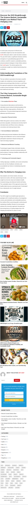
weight (19, 485)
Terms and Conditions (9, 496)
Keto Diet (2, 24)
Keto (2, 444)
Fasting (3, 436)
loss (2, 478)
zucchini (17, 487)
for (11, 229)
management (15, 478)
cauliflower (10, 467)
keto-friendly (17, 476)
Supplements (4, 452)
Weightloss (8, 11)
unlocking (12, 485)
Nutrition (11, 101)
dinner (2, 472)
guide (10, 474)
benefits (21, 465)
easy (8, 472)
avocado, (14, 465)
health (1, 54)
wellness (11, 487)
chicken (23, 467)
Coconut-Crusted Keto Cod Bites (9, 262)
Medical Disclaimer (20, 498)
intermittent (4, 476)
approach (7, 465)
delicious (9, 469)
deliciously (16, 469)
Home (3, 11)
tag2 (2, 483)
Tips (2, 455)
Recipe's (3, 450)
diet (22, 469)
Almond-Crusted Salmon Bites (8, 413)
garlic (18, 472)
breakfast (3, 467)
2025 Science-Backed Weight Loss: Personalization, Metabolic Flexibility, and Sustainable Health (11, 344)
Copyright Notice (19, 500)
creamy (2, 469)
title (6, 232)
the (2, 232)
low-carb (8, 478)
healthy (21, 474)
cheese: (17, 467)
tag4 (11, 483)
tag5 (16, 483)
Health (3, 441)
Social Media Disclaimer (8, 498)
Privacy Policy (19, 496)
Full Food (3, 439)
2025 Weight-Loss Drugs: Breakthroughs (11, 323)
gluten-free (3, 474)
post (16, 229)
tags (21, 229)
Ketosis (3, 447)
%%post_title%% (4, 229)
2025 (2, 465)
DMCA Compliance (8, 500)
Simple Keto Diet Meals (15, 494)
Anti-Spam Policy (14, 502)
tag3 (7, 483)
